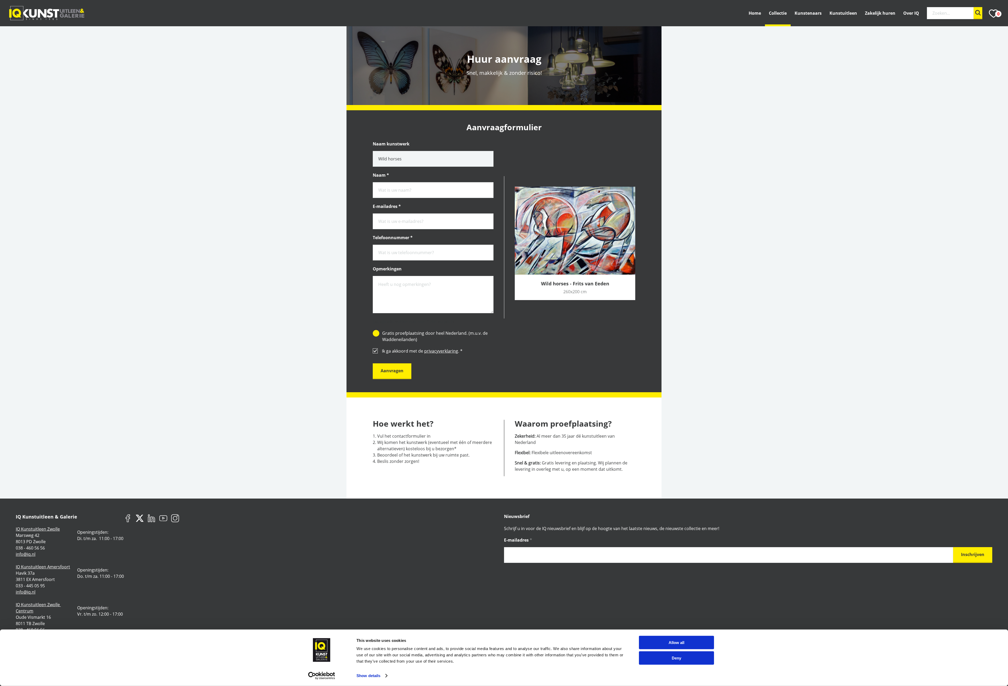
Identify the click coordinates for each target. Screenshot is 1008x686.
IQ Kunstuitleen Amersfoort (43, 567)
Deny (676, 658)
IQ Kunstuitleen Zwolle (38, 529)
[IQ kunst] (46, 13)
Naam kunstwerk (391, 144)
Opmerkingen (387, 269)
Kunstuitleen (843, 13)
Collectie (778, 13)
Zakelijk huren (880, 13)
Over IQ (911, 13)
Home (755, 13)
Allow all (676, 642)
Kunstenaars (808, 13)
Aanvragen (392, 371)
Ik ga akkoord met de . (422, 351)
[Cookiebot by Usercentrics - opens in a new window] (322, 676)
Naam (381, 175)
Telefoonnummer (393, 237)
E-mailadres (387, 206)
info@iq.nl (25, 554)
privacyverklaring (441, 351)
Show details (368, 675)
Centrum (24, 611)
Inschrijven (972, 554)
